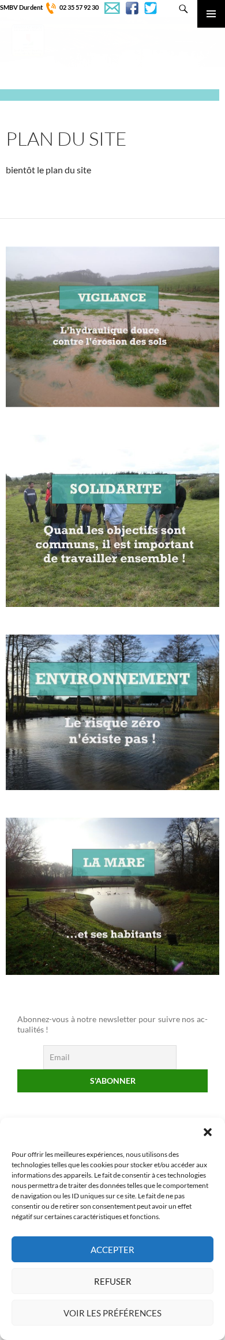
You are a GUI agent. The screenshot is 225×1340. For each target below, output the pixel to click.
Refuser (113, 1281)
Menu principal (211, 14)
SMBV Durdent (21, 7)
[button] (207, 1132)
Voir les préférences (112, 1313)
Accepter (112, 1249)
